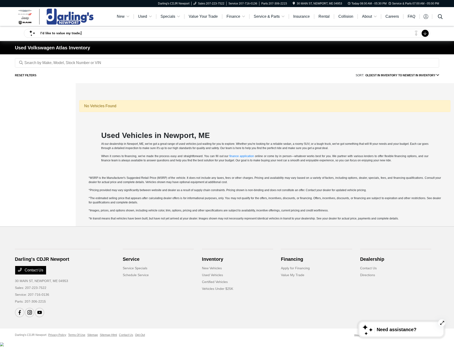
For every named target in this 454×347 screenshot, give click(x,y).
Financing (292, 259)
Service (131, 259)
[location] (294, 3)
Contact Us (33, 270)
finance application (241, 156)
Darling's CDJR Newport (30, 335)
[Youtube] (39, 312)
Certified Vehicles (215, 282)
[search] (440, 17)
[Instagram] (29, 312)
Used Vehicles (212, 275)
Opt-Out (140, 335)
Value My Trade (292, 275)
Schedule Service (136, 275)
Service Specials (135, 268)
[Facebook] (19, 312)
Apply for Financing (295, 268)
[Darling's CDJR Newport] (55, 16)
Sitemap (92, 335)
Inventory (212, 259)
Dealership (372, 259)
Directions (367, 275)
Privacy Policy (57, 335)
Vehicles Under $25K (217, 289)
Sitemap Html (108, 335)
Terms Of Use (76, 335)
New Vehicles (212, 268)
